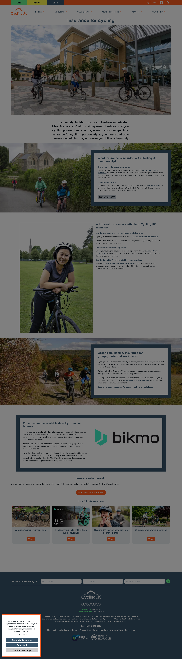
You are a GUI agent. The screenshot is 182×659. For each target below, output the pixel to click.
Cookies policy (21, 635)
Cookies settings (22, 650)
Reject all (22, 645)
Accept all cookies (22, 640)
